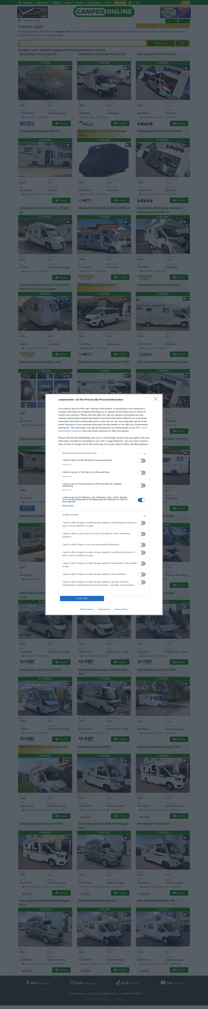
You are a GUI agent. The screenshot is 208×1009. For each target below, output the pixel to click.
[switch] (142, 461)
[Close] (157, 400)
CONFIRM (82, 598)
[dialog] (104, 504)
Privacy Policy (121, 609)
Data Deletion (86, 609)
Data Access (104, 609)
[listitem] (104, 454)
